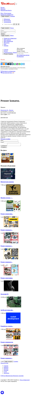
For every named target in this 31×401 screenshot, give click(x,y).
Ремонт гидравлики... (7, 214)
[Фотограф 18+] (11, 291)
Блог (5, 44)
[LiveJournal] (10, 64)
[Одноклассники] (4, 64)
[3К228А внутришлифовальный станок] (14, 307)
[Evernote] (15, 64)
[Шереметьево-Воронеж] (8, 178)
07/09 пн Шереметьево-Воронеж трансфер (12, 375)
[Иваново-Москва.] (13, 194)
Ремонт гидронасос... (6, 230)
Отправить (3, 147)
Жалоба (3, 59)
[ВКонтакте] (2, 64)
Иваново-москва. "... (6, 197)
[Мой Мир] (6, 64)
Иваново (3, 9)
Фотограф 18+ (5, 294)
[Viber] (17, 64)
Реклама (6, 370)
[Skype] (22, 64)
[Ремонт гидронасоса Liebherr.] (11, 258)
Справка (15, 361)
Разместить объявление (7, 14)
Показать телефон (5, 139)
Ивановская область (6, 10)
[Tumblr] (13, 64)
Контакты (6, 373)
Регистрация (7, 20)
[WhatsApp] (19, 64)
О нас (5, 371)
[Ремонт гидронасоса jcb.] (11, 226)
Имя (2, 140)
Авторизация (7, 22)
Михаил (3, 107)
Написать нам (4, 363)
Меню (12, 35)
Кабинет (6, 367)
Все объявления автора (23, 55)
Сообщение (4, 145)
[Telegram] (24, 64)
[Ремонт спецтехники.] (11, 275)
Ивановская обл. (5, 110)
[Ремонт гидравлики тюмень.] (13, 210)
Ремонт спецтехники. (7, 278)
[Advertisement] (15, 86)
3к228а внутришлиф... (7, 310)
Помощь (12, 16)
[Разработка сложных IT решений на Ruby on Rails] (13, 323)
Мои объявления (8, 41)
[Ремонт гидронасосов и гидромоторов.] (11, 355)
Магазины (6, 42)
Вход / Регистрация (6, 13)
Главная (6, 365)
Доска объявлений (25, 380)
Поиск (12, 28)
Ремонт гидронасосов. (7, 342)
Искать (3, 33)
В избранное (20, 56)
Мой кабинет (7, 40)
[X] (8, 64)
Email (2, 142)
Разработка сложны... (7, 326)
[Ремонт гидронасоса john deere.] (11, 242)
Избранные (7, 19)
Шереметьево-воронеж (7, 181)
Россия (2, 7)
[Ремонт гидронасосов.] (13, 339)
